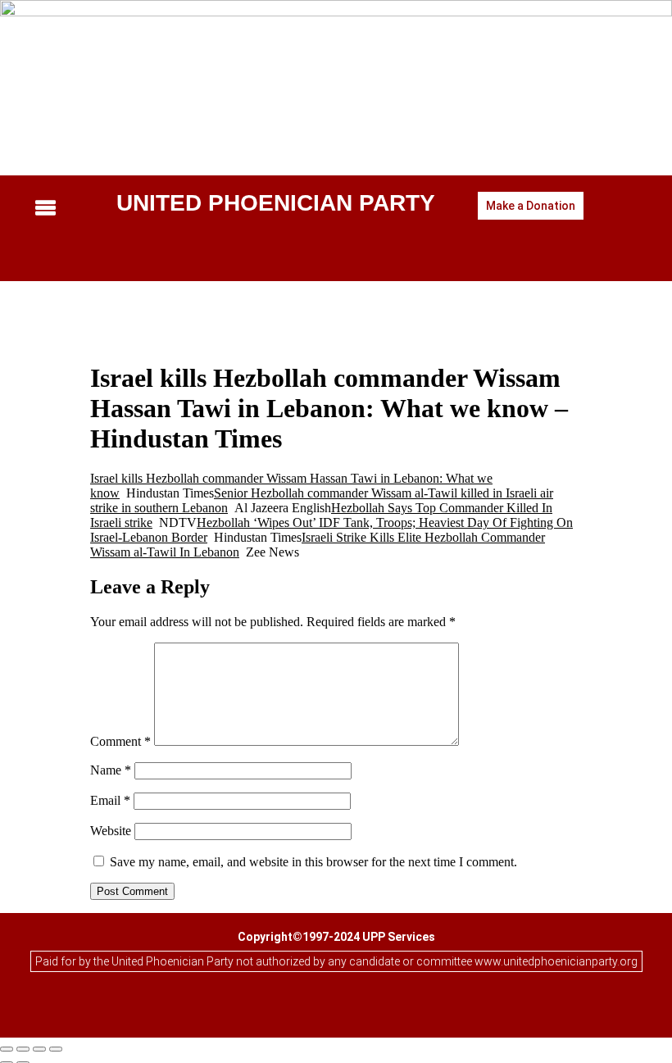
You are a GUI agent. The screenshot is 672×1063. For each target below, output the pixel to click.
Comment (120, 741)
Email (110, 800)
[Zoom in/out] (6, 1049)
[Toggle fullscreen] (23, 1049)
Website (110, 831)
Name (110, 770)
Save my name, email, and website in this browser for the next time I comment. (313, 862)
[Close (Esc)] (55, 1049)
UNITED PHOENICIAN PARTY (275, 203)
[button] (61, 210)
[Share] (39, 1049)
